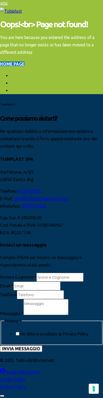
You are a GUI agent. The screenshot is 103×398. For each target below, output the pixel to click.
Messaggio (12, 313)
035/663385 (29, 191)
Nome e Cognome (18, 277)
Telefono (8, 294)
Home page (12, 64)
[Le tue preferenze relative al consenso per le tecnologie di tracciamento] (94, 389)
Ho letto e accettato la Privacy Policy (54, 333)
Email (6, 285)
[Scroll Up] (2, 396)
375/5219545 (33, 206)
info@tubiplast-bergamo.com (41, 198)
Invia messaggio (21, 348)
